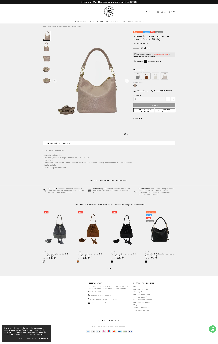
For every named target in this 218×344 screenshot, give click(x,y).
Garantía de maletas (141, 310)
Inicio (44, 26)
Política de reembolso (141, 302)
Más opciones (138, 70)
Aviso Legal (137, 292)
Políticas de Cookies (141, 289)
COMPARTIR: (137, 118)
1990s (109, 11)
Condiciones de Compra (142, 300)
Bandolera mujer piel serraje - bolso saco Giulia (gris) (56, 255)
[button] (138, 76)
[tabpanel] (58, 238)
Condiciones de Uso (140, 297)
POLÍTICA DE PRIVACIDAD (28, 338)
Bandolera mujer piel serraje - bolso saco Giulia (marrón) (90, 255)
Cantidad (137, 96)
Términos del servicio (141, 307)
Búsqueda (137, 287)
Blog (135, 305)
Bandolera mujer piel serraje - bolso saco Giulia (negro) (124, 255)
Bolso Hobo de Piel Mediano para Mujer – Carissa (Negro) (160, 255)
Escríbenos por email (97, 303)
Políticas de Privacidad (141, 294)
